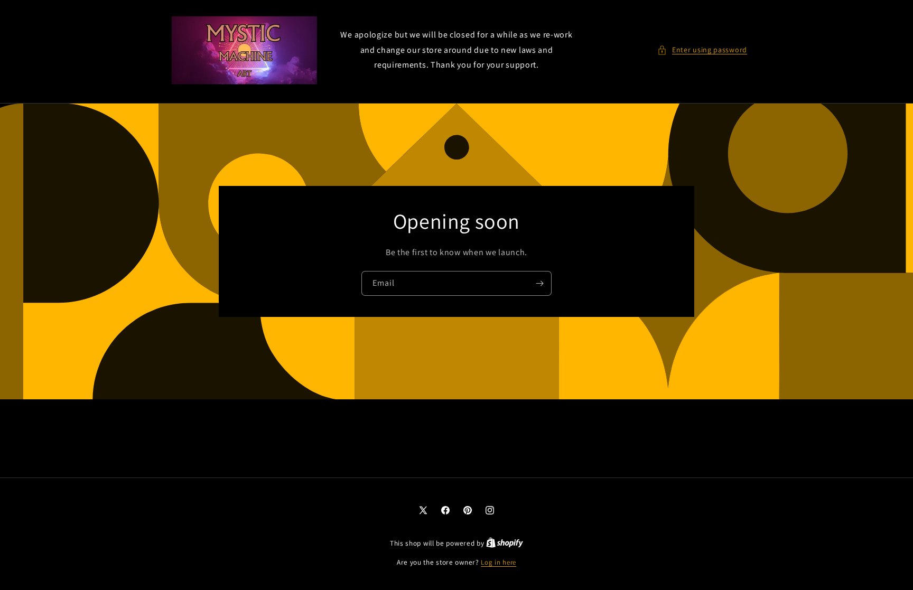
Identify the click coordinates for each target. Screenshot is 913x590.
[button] (702, 50)
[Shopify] (504, 543)
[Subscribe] (539, 283)
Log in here (498, 562)
